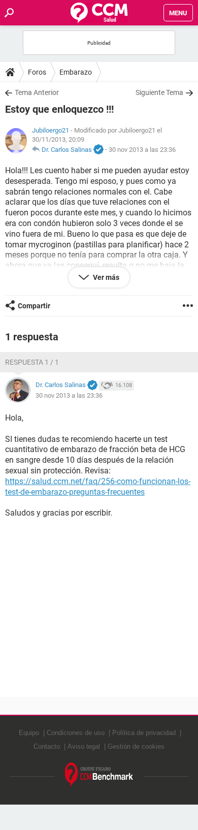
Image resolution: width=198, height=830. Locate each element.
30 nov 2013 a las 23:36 (142, 149)
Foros (37, 72)
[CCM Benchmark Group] (99, 774)
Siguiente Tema (159, 92)
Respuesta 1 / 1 (32, 362)
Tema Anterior (37, 92)
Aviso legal (84, 746)
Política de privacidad (144, 733)
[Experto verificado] (98, 149)
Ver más (105, 277)
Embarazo (75, 72)
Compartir (34, 306)
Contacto (47, 746)
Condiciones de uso (76, 733)
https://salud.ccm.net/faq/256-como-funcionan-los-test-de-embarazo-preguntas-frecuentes (97, 486)
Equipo (29, 733)
